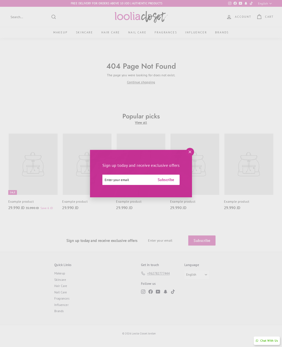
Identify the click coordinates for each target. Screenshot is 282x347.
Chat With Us (269, 340)
